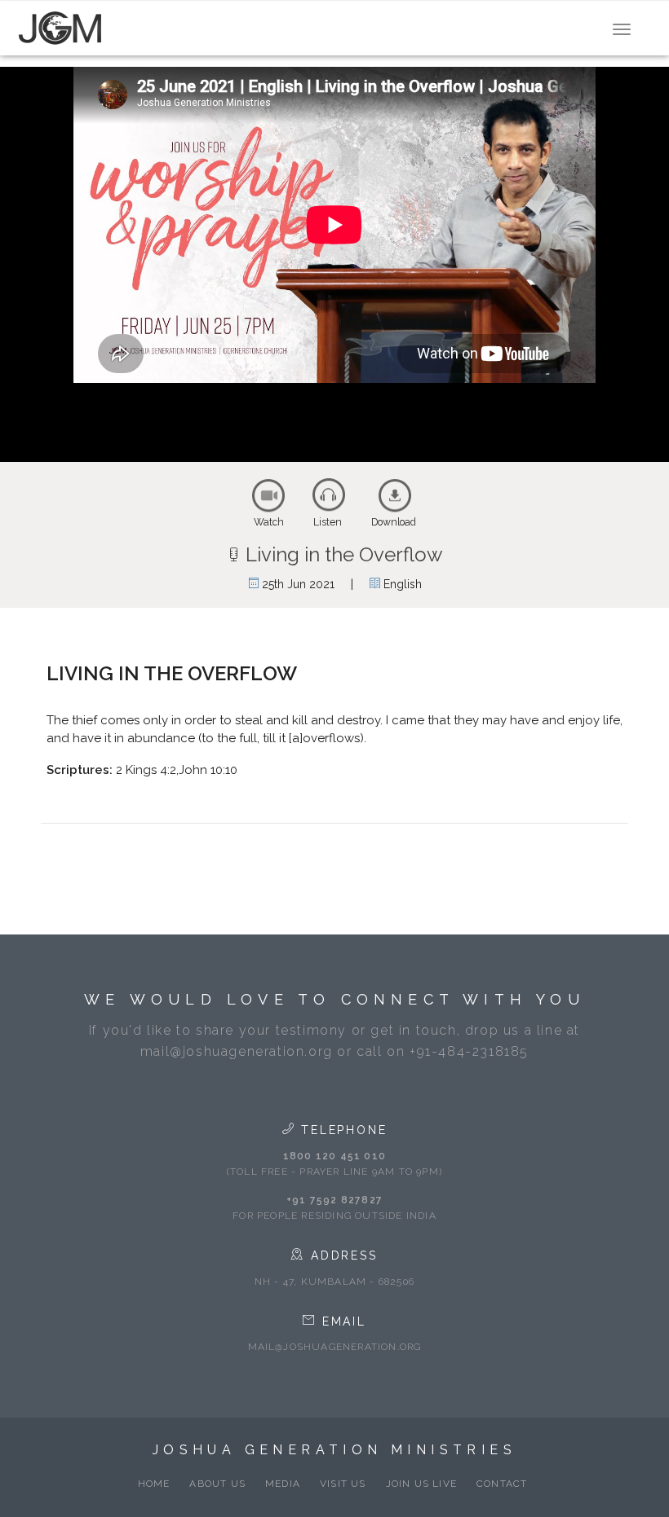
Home (154, 1483)
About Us (217, 1483)
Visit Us (343, 1483)
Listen (327, 522)
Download (393, 522)
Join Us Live (421, 1483)
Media (282, 1483)
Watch (269, 522)
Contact (501, 1483)
